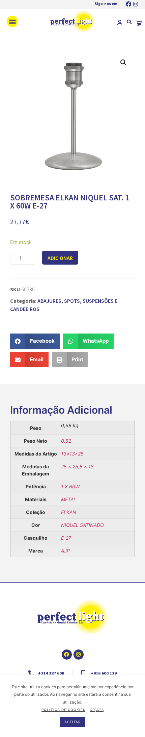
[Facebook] (128, 4)
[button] (12, 21)
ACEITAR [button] (72, 722)
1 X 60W (70, 486)
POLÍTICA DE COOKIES (63, 709)
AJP (65, 551)
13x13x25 (72, 454)
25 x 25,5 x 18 (77, 466)
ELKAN (68, 512)
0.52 (66, 441)
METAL (68, 499)
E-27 (66, 538)
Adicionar (60, 257)
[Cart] (139, 23)
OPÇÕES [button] (97, 710)
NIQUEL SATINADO (82, 525)
